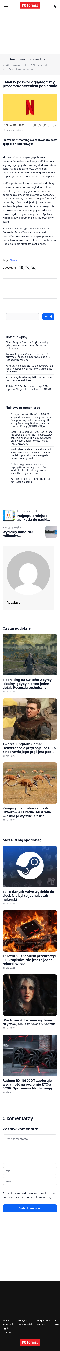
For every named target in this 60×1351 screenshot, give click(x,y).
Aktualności (40, 59)
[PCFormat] (30, 1342)
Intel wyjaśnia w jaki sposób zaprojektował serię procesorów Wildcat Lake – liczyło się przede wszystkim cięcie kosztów (28, 468)
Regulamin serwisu (43, 1322)
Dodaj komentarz (30, 1208)
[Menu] (6, 6)
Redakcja (13, 603)
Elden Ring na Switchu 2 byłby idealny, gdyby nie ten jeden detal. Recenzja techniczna (27, 345)
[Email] (50, 125)
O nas (57, 1322)
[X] (40, 125)
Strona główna (19, 59)
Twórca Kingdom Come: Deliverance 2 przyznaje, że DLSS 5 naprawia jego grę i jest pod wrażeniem (28, 356)
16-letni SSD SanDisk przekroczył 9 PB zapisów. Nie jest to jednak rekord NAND (28, 388)
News (13, 260)
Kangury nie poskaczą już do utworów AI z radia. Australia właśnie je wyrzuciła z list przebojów (29, 368)
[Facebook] (35, 125)
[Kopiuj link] (55, 125)
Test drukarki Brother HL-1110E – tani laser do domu (31, 480)
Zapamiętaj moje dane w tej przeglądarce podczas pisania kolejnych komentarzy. (29, 1195)
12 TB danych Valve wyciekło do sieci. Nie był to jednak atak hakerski (29, 379)
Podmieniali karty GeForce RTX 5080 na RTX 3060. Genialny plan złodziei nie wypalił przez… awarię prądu (31, 454)
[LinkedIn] (45, 125)
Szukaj (48, 316)
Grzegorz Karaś (19, 414)
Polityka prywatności (25, 1322)
